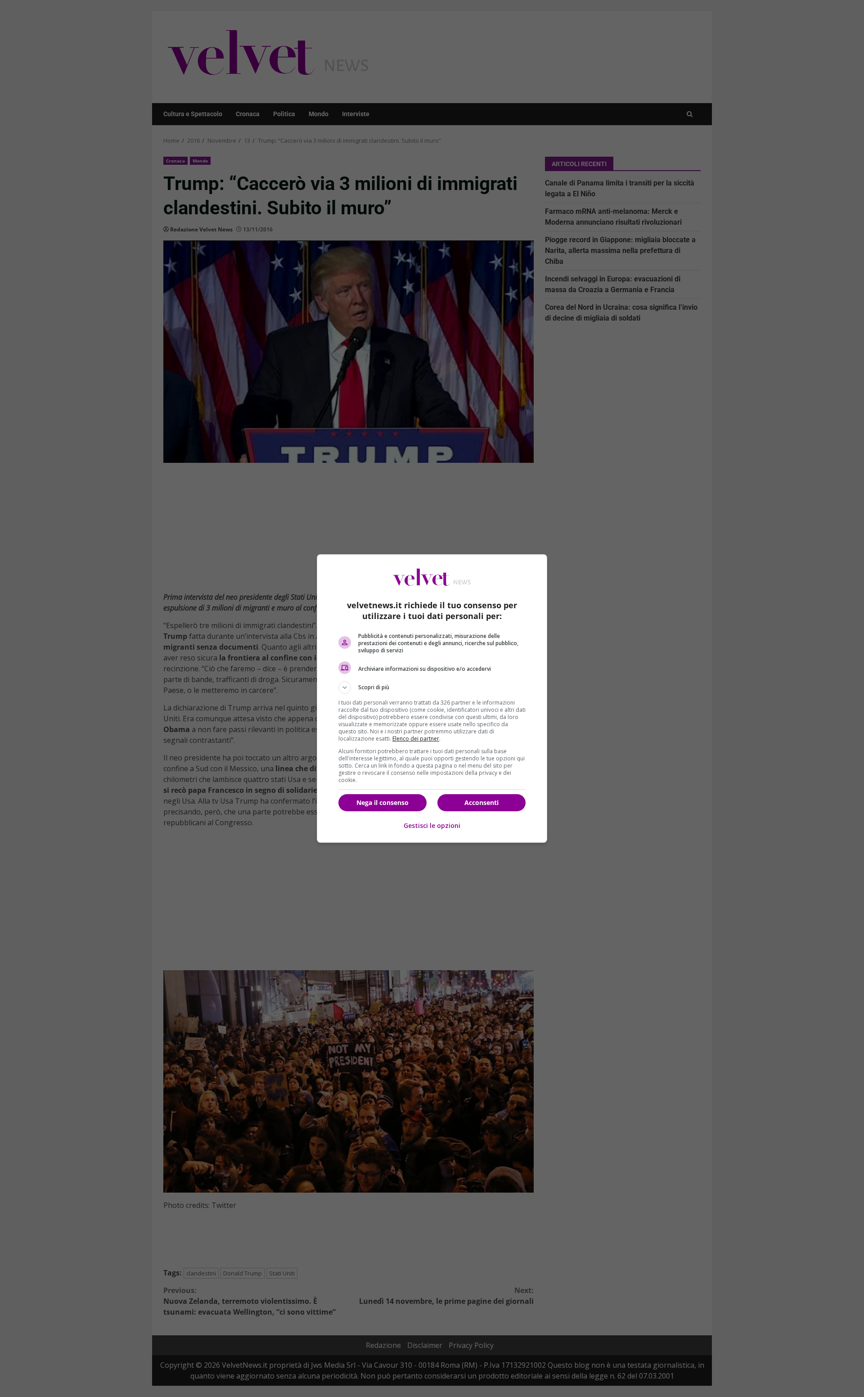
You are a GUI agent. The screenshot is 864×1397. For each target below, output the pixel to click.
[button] (432, 687)
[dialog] (432, 698)
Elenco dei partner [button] (415, 738)
